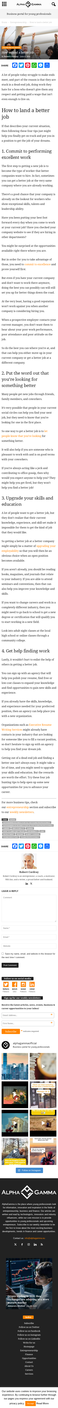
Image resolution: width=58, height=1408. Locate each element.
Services (29, 1373)
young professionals (30, 837)
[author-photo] (29, 861)
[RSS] (42, 1245)
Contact (29, 1362)
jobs (42, 831)
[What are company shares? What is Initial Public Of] (15, 1123)
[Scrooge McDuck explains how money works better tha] (15, 1094)
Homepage (29, 1346)
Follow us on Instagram (29, 1334)
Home (4, 22)
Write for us (29, 1342)
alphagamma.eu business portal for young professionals (28, 825)
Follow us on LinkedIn (29, 1338)
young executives (10, 837)
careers (6, 828)
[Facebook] (22, 1245)
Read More (42, 1403)
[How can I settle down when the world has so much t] (43, 1151)
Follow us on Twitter (29, 1327)
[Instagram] (29, 1245)
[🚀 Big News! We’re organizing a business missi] (15, 1066)
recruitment (8, 834)
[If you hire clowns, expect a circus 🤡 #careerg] (43, 1094)
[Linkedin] (27, 884)
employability (18, 828)
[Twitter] (31, 884)
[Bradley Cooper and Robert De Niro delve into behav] (43, 1066)
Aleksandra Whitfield (16, 1306)
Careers (29, 1369)
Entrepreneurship (18, 22)
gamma (30, 828)
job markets (32, 831)
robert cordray (32, 834)
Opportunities (29, 1358)
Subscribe (29, 1323)
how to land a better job (14, 831)
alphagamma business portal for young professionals (26, 822)
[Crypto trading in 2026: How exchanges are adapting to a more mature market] (29, 1285)
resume (20, 834)
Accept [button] (30, 1403)
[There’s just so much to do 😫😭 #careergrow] (43, 1123)
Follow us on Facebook (29, 1330)
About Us (29, 1366)
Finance (29, 1354)
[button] (53, 4)
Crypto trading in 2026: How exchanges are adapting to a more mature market (28, 1299)
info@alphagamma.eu (35, 1238)
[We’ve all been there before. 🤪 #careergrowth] (15, 1151)
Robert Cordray (11, 56)
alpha (12, 820)
